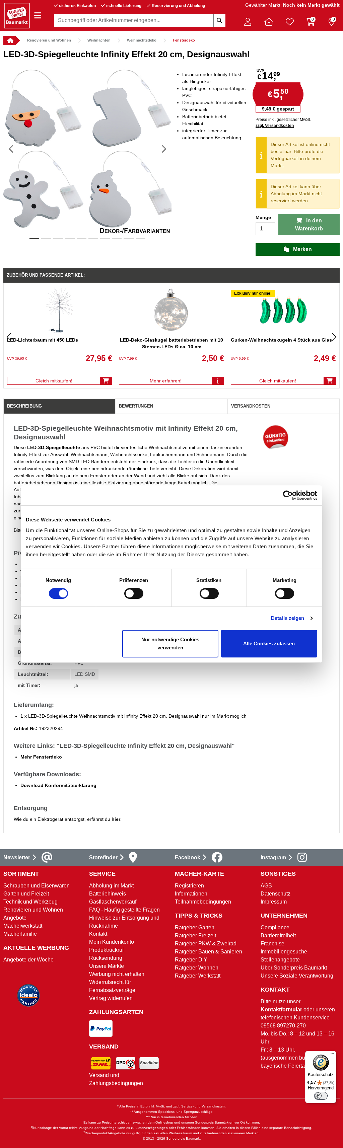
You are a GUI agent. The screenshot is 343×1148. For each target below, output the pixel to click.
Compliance (275, 927)
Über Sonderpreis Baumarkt (294, 968)
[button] (247, 22)
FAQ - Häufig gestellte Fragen (124, 910)
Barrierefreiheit (278, 935)
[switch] (133, 593)
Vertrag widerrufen (111, 998)
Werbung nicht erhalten (116, 974)
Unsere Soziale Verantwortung (297, 976)
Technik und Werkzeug (30, 902)
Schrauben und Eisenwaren (36, 885)
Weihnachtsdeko (141, 40)
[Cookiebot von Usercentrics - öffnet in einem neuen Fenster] (288, 495)
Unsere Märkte (106, 966)
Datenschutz (275, 893)
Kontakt (98, 934)
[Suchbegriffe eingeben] (219, 20)
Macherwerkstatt (22, 926)
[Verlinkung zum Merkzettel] (290, 22)
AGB (266, 885)
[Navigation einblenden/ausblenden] (38, 15)
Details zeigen (287, 618)
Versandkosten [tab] (250, 406)
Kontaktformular (281, 1009)
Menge (263, 217)
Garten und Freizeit (26, 893)
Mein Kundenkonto (111, 942)
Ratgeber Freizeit (195, 935)
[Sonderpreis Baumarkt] (16, 15)
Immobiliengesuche (284, 951)
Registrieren (189, 885)
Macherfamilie (20, 934)
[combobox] (139, 20)
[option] (87, 148)
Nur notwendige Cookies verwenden (170, 643)
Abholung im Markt (111, 885)
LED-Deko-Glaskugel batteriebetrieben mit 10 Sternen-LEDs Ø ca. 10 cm (171, 343)
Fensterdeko (184, 40)
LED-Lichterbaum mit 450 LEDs (42, 340)
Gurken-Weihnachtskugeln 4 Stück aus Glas (281, 340)
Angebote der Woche (28, 959)
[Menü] (332, 1055)
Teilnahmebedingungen (203, 902)
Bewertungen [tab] (136, 406)
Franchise (272, 943)
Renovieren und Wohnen (49, 40)
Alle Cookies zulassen (269, 643)
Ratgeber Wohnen (196, 968)
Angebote (14, 918)
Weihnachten (99, 40)
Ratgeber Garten (194, 927)
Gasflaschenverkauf (112, 902)
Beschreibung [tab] (24, 406)
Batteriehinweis (107, 893)
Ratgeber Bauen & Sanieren (208, 951)
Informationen (191, 893)
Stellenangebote (280, 959)
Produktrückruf (106, 950)
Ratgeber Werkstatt (197, 976)
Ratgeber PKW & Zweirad (205, 943)
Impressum (274, 902)
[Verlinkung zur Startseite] (9, 40)
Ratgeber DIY (191, 959)
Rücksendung (105, 958)
